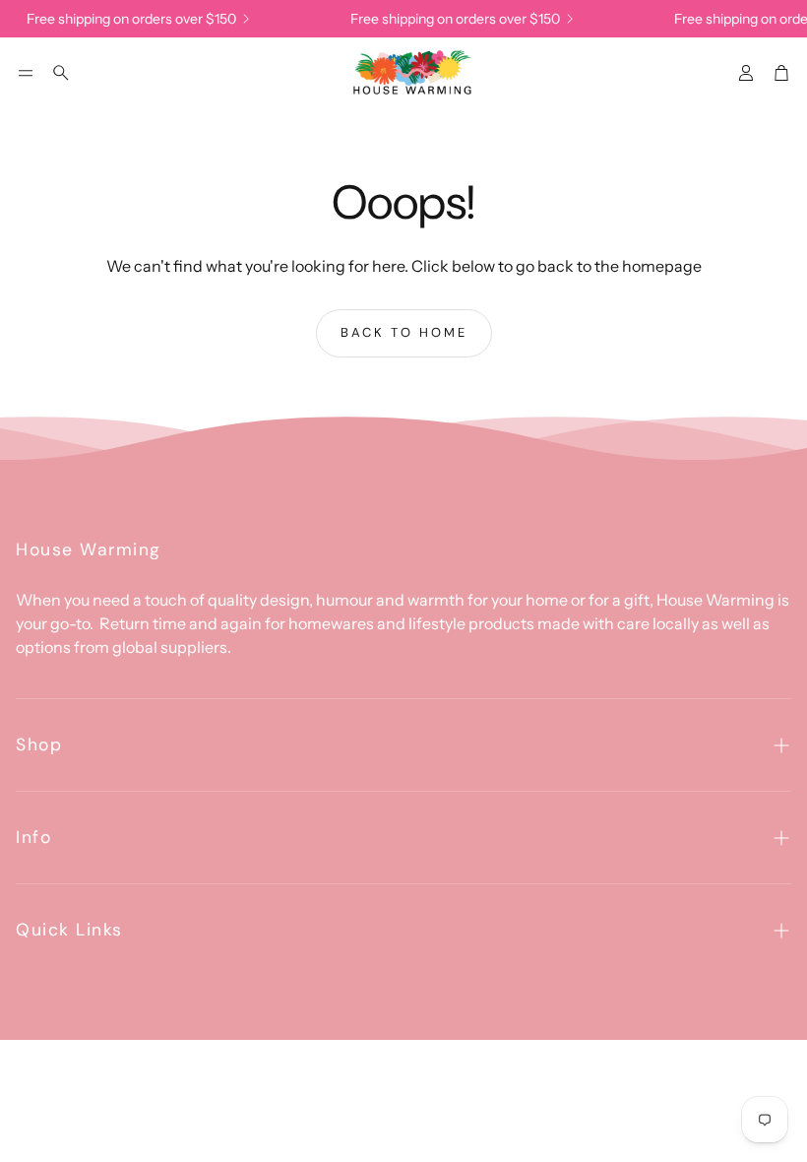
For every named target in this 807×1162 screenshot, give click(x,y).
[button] (25, 73)
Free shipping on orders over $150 (126, 19)
